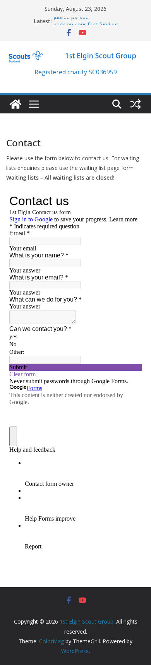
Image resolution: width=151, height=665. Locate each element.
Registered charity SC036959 (75, 72)
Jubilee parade (71, 18)
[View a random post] (135, 104)
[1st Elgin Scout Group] (15, 104)
